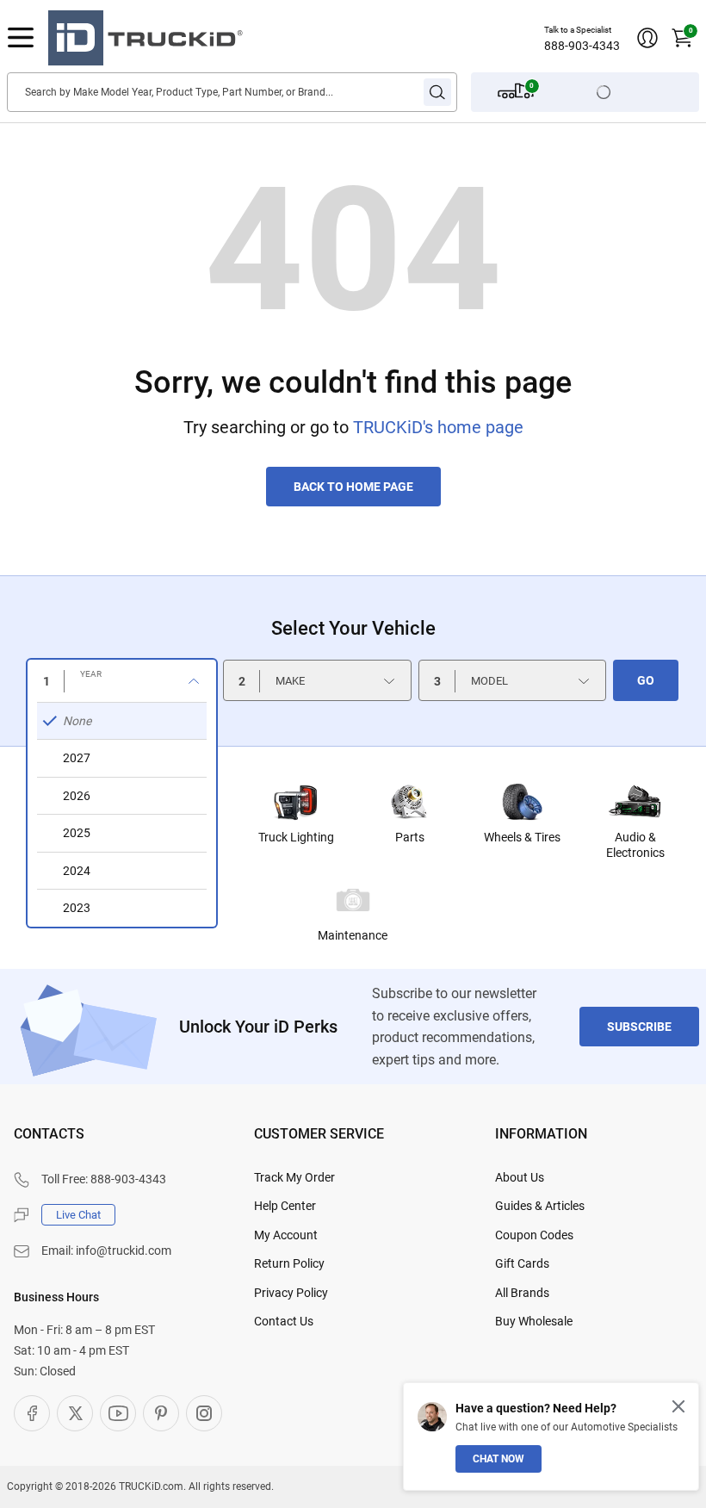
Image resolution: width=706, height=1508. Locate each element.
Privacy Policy (291, 1293)
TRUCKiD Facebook (32, 1413)
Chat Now (498, 1459)
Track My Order (294, 1177)
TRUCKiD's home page (438, 427)
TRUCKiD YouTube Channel (118, 1413)
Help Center (285, 1206)
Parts (409, 837)
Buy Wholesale (534, 1321)
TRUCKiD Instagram (204, 1413)
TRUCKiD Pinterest (161, 1413)
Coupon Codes (534, 1235)
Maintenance (352, 935)
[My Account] (647, 38)
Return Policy (289, 1263)
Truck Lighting (296, 837)
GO (645, 680)
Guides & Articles (540, 1206)
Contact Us (283, 1321)
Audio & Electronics (635, 844)
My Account (286, 1235)
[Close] (678, 1406)
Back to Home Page (353, 486)
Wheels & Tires (522, 837)
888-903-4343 (582, 46)
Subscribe (639, 1026)
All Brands (522, 1293)
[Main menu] (20, 38)
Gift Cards (522, 1263)
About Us (519, 1177)
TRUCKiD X (75, 1413)
